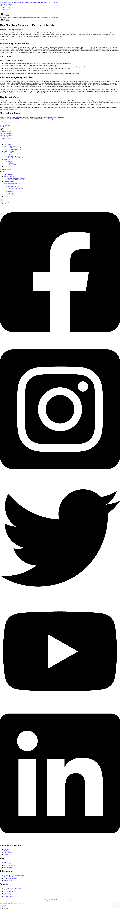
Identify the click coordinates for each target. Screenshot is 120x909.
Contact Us (7, 854)
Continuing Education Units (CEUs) (14, 875)
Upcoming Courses (5, 9)
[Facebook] (60, 340)
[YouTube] (60, 704)
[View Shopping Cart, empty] (60, 11)
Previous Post (5, 125)
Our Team (7, 851)
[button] (60, 4)
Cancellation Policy (9, 891)
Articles (6, 862)
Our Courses (7, 852)
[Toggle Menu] (15, 146)
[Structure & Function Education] (14, 2)
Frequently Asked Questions (12, 888)
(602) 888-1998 (14, 119)
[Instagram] (60, 477)
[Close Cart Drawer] (2, 200)
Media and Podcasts (10, 865)
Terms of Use (8, 893)
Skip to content (4, 1)
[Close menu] (2, 129)
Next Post (4, 127)
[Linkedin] (60, 841)
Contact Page (50, 119)
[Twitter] (60, 597)
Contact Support (8, 896)
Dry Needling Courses (10, 877)
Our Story (7, 849)
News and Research (10, 864)
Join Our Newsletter (6, 6)
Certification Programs (10, 878)
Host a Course (8, 880)
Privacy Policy (8, 895)
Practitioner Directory (10, 890)
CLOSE (3, 906)
